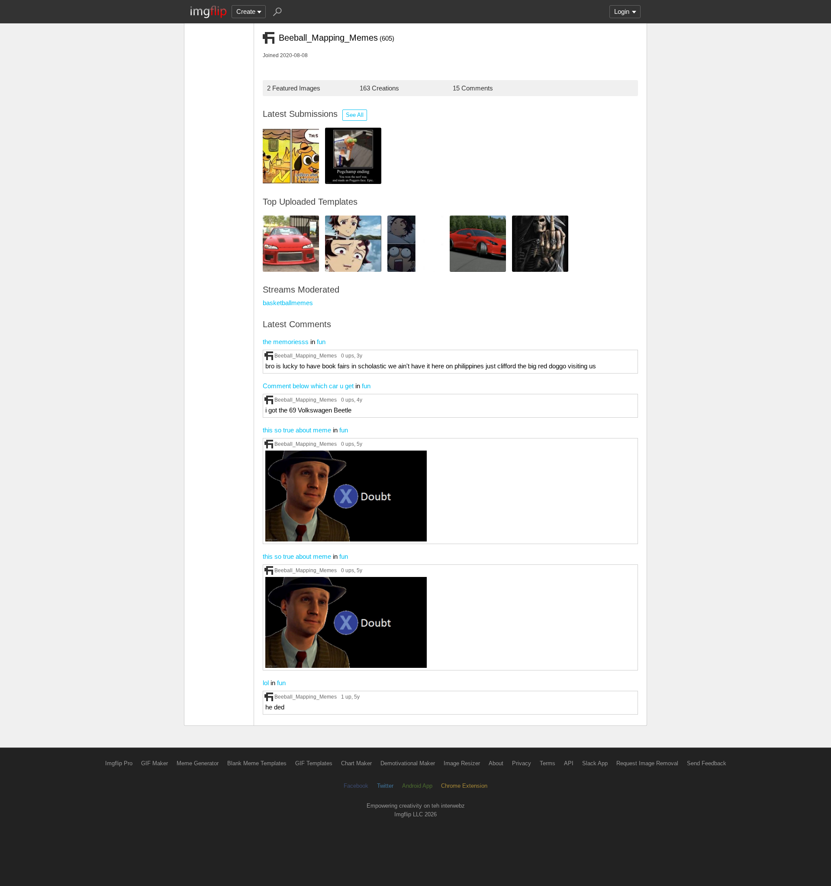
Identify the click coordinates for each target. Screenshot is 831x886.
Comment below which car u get (308, 386)
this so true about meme (297, 430)
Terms (547, 763)
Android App (417, 786)
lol (266, 682)
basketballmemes (288, 302)
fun (321, 341)
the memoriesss (286, 341)
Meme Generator (198, 763)
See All (355, 115)
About (496, 763)
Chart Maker (356, 763)
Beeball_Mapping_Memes (305, 355)
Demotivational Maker (407, 763)
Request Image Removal (647, 763)
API (568, 763)
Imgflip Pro (118, 763)
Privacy (521, 763)
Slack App (595, 763)
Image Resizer (462, 763)
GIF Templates (313, 763)
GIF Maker (154, 763)
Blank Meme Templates (257, 763)
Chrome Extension (464, 786)
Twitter (385, 786)
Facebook (356, 786)
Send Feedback (706, 763)
